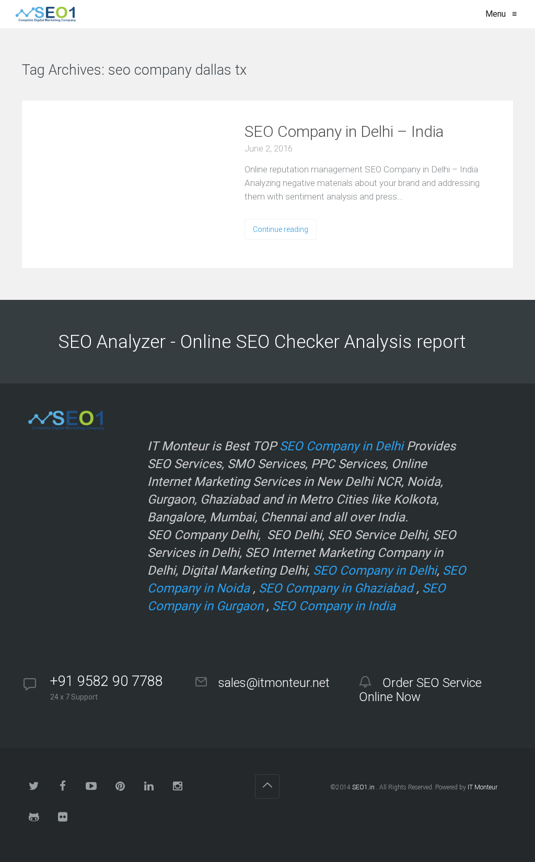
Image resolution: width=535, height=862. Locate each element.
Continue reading (280, 229)
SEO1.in (363, 787)
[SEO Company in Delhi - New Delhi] (43, 14)
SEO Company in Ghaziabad (336, 588)
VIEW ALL (278, 71)
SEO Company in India (334, 606)
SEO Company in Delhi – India (344, 131)
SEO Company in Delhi (341, 446)
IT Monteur (482, 787)
